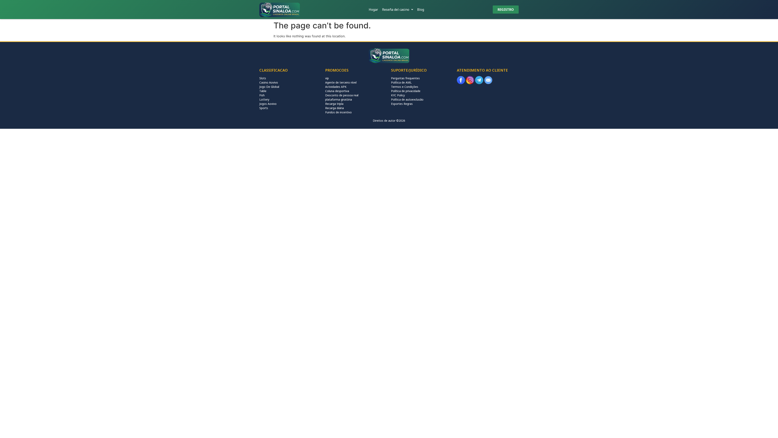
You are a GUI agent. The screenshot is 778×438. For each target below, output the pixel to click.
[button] (397, 9)
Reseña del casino (395, 9)
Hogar (373, 9)
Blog (420, 9)
